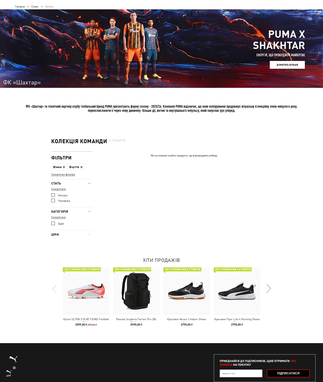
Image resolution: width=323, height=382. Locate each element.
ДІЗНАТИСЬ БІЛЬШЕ (287, 65)
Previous (54, 288)
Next (268, 288)
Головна (20, 6)
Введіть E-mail (229, 373)
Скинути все (58, 188)
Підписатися (288, 373)
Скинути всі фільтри (63, 174)
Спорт (35, 6)
